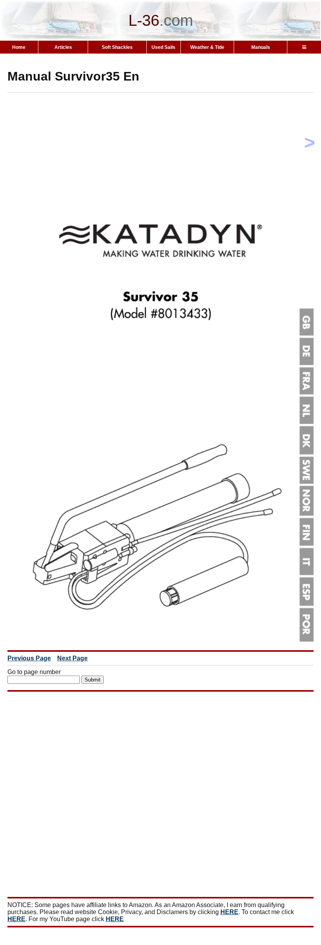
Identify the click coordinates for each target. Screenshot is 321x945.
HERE (229, 912)
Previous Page (29, 658)
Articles (63, 47)
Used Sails (163, 47)
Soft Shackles (117, 47)
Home (18, 47)
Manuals (260, 47)
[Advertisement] (164, 153)
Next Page (72, 658)
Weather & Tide (207, 47)
